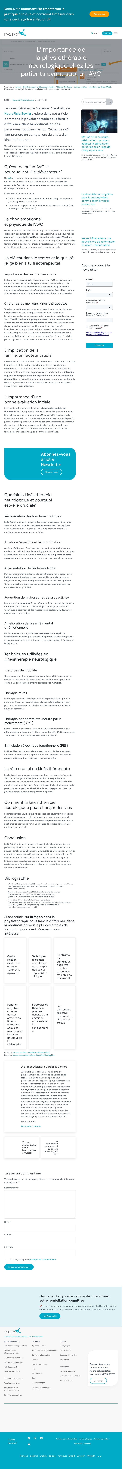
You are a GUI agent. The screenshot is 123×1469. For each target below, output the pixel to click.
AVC (9, 178)
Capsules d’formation (68, 1355)
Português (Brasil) (66, 1456)
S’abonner (98, 1381)
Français (24, 1456)
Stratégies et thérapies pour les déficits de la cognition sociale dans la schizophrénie (40, 1018)
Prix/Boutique (37, 1373)
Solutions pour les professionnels (44, 1350)
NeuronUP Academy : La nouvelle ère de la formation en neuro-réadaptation (98, 242)
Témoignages (65, 1346)
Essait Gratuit (107, 33)
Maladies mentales (11, 1367)
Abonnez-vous (51, 472)
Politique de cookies (101, 1439)
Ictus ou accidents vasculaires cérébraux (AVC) (31, 1052)
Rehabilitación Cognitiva (45, 1055)
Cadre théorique (38, 1382)
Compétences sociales (13, 1395)
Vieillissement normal (12, 1371)
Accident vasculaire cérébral (24, 1055)
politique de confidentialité (42, 1259)
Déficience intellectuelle (13, 1362)
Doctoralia (26, 1126)
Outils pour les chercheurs (70, 1376)
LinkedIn (37, 1126)
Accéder (96, 33)
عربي (99, 1456)
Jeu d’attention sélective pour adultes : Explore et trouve (64, 1014)
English (43, 1456)
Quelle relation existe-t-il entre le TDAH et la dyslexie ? (13, 965)
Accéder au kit (49, 1316)
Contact (35, 1360)
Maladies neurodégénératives (15, 1346)
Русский (91, 1456)
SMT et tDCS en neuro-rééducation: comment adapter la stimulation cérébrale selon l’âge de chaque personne (95, 143)
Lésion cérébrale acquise (13, 1358)
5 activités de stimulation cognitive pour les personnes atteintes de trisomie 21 (64, 966)
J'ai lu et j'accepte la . (32, 1259)
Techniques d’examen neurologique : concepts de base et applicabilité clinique (39, 966)
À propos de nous (39, 1346)
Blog (33, 1378)
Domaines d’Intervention (13, 1378)
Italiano (52, 1456)
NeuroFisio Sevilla (17, 113)
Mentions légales (85, 1439)
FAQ (33, 1369)
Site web (8, 1247)
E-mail (8, 1234)
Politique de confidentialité (66, 1439)
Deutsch (81, 1456)
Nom (7, 1222)
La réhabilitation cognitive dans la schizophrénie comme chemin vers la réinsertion (97, 199)
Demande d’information (41, 1355)
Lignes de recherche (68, 1371)
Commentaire (11, 1187)
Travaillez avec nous (39, 1364)
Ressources (64, 1360)
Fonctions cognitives (12, 1383)
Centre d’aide (65, 1350)
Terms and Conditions (82, 1443)
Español (34, 1456)
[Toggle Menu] (115, 33)
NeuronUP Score (66, 1380)
